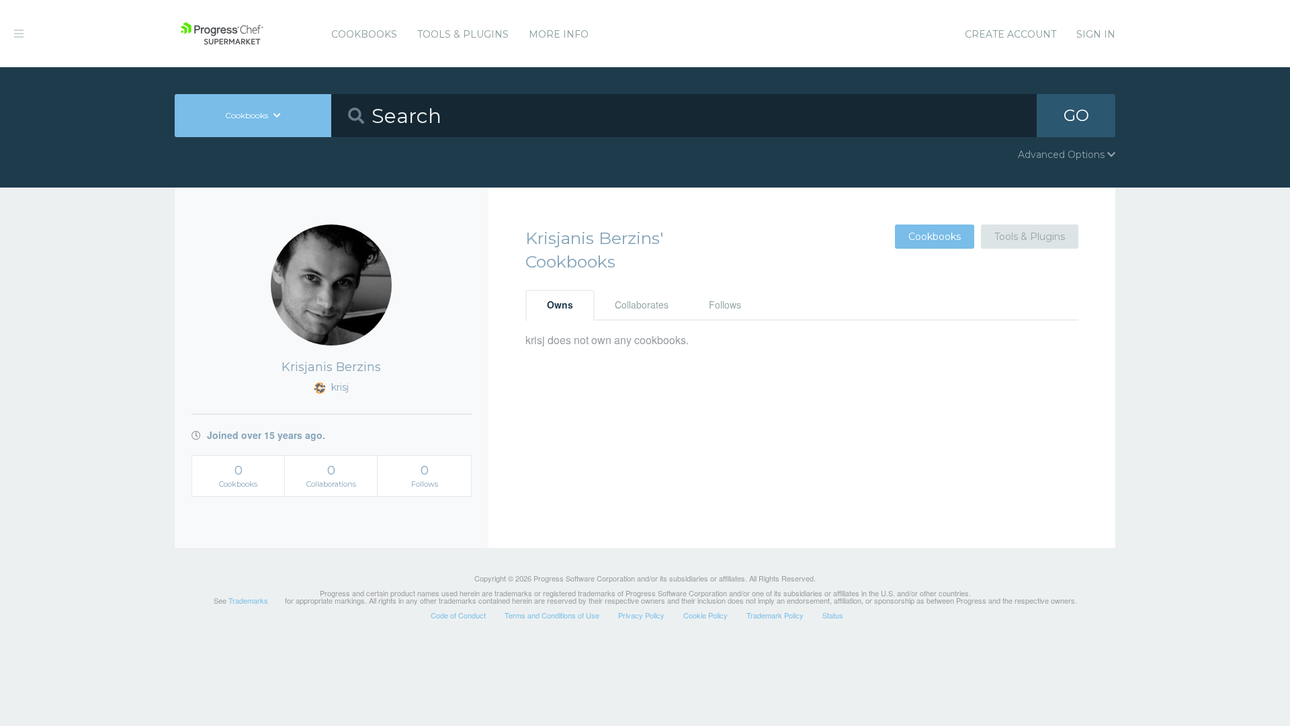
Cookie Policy (705, 615)
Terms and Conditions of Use (552, 615)
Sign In (1095, 34)
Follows (725, 304)
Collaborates (642, 304)
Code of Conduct (458, 615)
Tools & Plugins (463, 34)
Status (832, 615)
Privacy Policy (641, 615)
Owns (560, 304)
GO (1076, 115)
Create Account (1010, 34)
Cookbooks (364, 34)
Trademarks (248, 600)
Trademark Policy (775, 615)
